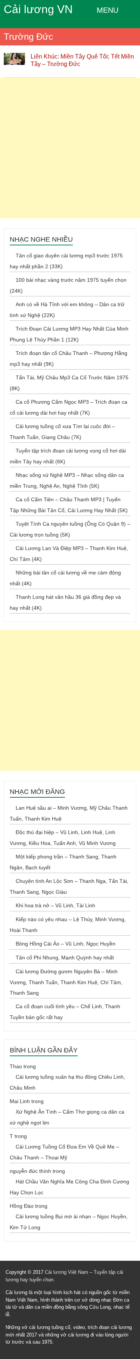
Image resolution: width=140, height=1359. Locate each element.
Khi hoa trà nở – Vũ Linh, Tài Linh (55, 905)
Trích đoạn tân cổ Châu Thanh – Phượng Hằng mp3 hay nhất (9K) (68, 358)
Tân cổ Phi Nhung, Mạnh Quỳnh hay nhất (65, 958)
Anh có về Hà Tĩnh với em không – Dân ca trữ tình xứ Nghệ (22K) (67, 309)
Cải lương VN (38, 9)
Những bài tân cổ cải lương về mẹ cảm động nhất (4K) (65, 578)
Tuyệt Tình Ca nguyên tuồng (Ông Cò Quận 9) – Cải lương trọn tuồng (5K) (70, 529)
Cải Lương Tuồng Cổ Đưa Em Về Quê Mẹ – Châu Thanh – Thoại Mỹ (64, 1152)
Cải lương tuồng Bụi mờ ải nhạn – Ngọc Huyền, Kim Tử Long (69, 1221)
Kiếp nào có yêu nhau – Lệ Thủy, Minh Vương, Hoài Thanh (68, 924)
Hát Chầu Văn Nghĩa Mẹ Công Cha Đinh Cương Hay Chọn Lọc (69, 1187)
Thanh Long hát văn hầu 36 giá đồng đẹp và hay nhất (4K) (65, 602)
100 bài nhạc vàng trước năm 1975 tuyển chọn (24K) (68, 285)
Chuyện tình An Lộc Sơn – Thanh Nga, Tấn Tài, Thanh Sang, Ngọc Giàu (69, 886)
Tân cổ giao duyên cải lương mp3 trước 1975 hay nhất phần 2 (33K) (66, 261)
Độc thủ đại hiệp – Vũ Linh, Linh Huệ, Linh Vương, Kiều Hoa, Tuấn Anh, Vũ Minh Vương (63, 837)
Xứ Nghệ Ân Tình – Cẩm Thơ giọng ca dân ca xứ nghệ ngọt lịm (67, 1117)
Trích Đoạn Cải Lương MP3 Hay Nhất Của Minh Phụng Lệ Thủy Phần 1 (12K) (69, 334)
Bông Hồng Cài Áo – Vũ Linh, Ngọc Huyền (65, 944)
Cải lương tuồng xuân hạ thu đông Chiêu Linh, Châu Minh (67, 1082)
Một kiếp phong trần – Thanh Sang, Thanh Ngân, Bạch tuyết (63, 862)
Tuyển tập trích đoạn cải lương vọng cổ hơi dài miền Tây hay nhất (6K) (68, 456)
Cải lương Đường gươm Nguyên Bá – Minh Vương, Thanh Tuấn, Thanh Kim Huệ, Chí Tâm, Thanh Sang (66, 982)
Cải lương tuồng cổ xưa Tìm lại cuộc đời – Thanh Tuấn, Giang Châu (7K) (62, 431)
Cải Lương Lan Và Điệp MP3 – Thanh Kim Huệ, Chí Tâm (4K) (69, 553)
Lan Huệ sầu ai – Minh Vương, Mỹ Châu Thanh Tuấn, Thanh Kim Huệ (69, 813)
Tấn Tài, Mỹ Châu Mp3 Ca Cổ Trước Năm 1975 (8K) (69, 382)
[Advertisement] (70, 148)
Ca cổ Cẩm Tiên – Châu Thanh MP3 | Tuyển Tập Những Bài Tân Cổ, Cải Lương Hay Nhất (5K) (69, 504)
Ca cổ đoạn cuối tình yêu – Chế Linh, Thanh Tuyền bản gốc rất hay (65, 1011)
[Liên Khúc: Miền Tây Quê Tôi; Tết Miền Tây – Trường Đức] (14, 57)
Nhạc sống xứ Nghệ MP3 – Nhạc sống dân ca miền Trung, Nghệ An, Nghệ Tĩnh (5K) (67, 480)
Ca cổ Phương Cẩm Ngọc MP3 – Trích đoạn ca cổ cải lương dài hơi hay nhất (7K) (68, 407)
